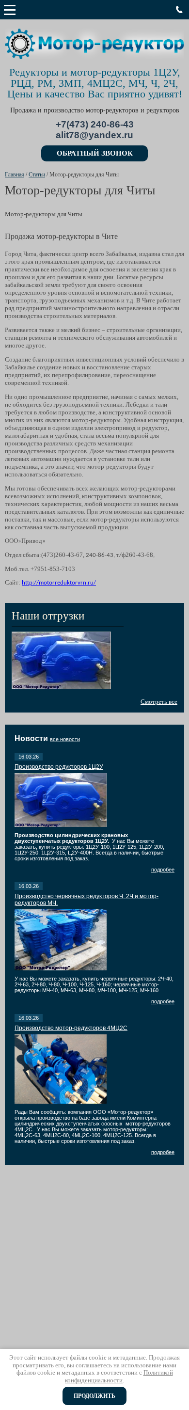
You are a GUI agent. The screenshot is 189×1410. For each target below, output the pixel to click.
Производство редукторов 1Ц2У (59, 766)
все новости (65, 739)
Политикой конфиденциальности (119, 1376)
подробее (162, 869)
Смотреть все (159, 701)
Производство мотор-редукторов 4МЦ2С (71, 1028)
